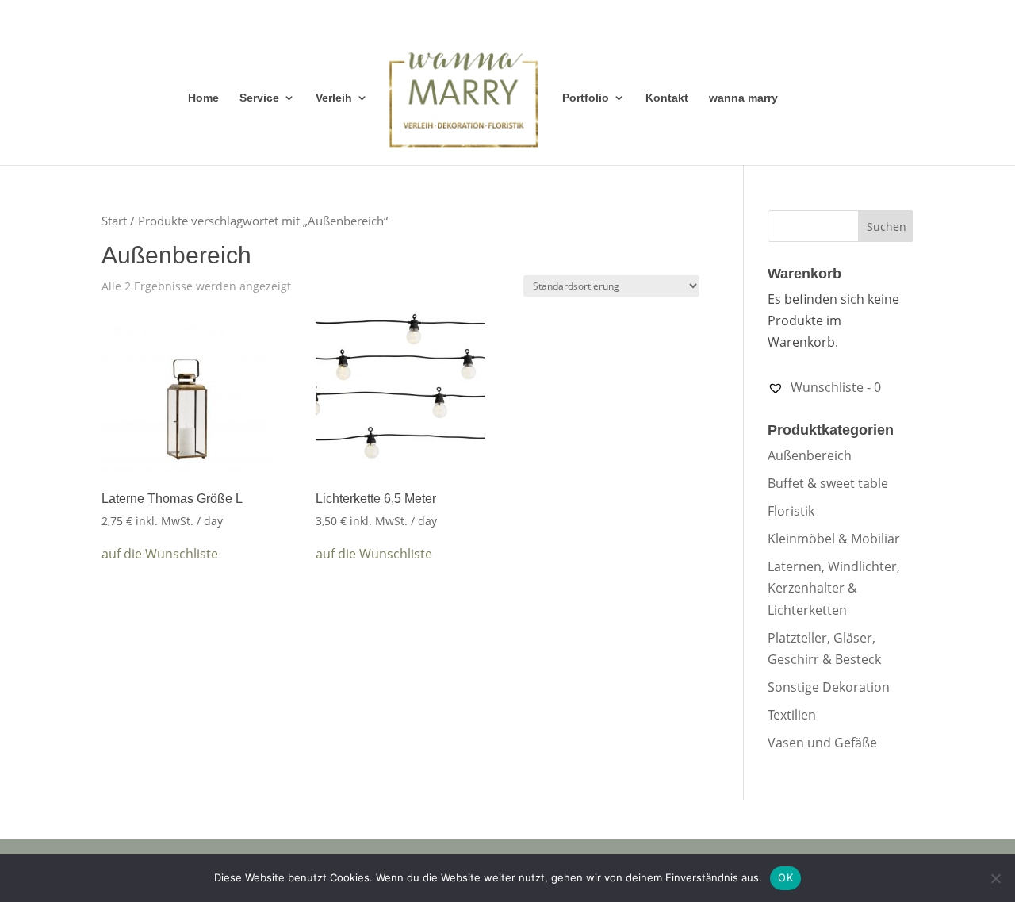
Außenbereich (810, 455)
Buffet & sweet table (828, 483)
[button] (160, 554)
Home (203, 98)
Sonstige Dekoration (829, 687)
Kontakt (666, 98)
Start (114, 220)
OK (785, 877)
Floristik (791, 511)
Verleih (334, 98)
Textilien (792, 715)
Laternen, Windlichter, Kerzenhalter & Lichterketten (834, 588)
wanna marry (743, 98)
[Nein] (995, 878)
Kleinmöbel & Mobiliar (834, 538)
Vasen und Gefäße (822, 742)
